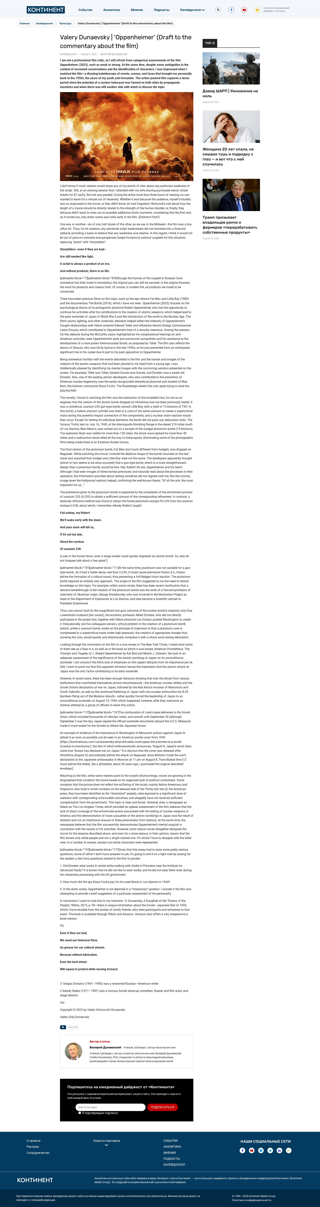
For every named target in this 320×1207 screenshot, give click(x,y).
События (85, 10)
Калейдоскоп (190, 10)
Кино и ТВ (73, 1027)
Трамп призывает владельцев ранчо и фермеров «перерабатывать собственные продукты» (230, 225)
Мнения (137, 10)
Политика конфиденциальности (251, 1200)
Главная (24, 23)
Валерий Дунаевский (114, 54)
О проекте (33, 1141)
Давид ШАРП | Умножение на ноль (230, 93)
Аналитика (111, 10)
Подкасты (162, 10)
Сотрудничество (38, 1153)
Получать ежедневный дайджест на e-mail (276, 10)
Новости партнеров (106, 1141)
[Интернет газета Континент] (35, 1180)
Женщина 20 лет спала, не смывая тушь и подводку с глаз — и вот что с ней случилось (228, 156)
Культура (65, 23)
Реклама (33, 1146)
